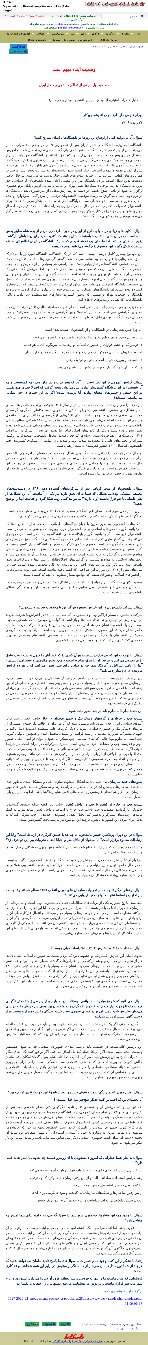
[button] (65, 1324)
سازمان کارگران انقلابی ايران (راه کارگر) (77, 1341)
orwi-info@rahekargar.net (65, 24)
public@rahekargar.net (70, 27)
